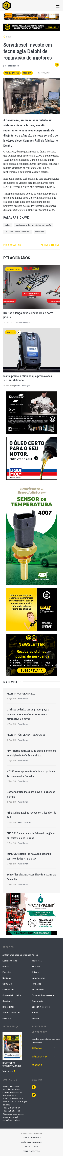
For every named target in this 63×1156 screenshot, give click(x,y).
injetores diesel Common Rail (17, 232)
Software (7, 983)
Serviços (7, 1001)
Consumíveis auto (41, 1006)
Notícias (7, 978)
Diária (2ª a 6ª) (40, 1056)
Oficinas (27, 73)
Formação (36, 983)
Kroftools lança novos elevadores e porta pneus (28, 315)
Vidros (35, 1012)
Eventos (7, 1018)
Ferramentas (38, 989)
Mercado (36, 966)
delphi (8, 225)
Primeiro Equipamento (43, 995)
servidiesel (40, 232)
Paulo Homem (13, 65)
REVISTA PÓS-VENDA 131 (20, 693)
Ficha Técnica (31, 1146)
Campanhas (8, 989)
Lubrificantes (38, 978)
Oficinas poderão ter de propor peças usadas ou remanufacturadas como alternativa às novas (28, 714)
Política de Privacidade (31, 1142)
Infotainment (9, 1006)
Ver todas (8, 1071)
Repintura (37, 960)
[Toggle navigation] (57, 6)
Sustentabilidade (11, 1012)
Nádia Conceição (23, 322)
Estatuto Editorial (31, 1151)
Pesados (7, 972)
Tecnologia (37, 1001)
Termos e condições (31, 1137)
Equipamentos (12, 73)
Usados (35, 1018)
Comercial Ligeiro (12, 995)
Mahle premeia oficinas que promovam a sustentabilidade (27, 378)
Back (8, 36)
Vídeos (35, 972)
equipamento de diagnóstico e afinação (33, 225)
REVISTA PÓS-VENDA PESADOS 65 (26, 735)
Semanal (37, 1047)
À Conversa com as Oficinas (17, 954)
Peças (35, 954)
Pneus (6, 966)
